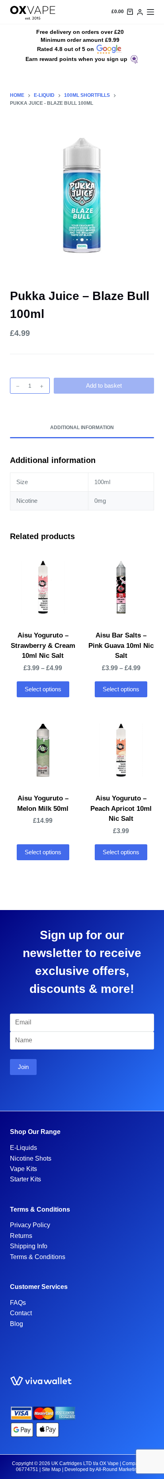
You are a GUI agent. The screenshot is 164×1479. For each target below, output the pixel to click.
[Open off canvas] (150, 12)
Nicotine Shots (30, 1158)
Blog (16, 1323)
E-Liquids (23, 1147)
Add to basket (104, 385)
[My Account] (140, 12)
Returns (21, 1235)
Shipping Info (28, 1246)
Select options (43, 689)
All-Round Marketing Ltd (122, 1469)
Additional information (82, 427)
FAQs (18, 1302)
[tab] (82, 428)
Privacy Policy (30, 1225)
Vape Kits (23, 1168)
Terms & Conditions (37, 1256)
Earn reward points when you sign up (76, 59)
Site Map (51, 1469)
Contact (21, 1313)
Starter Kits (25, 1179)
